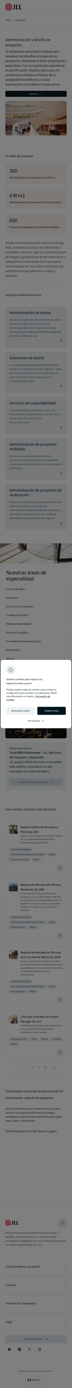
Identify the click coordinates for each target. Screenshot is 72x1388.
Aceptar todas (52, 711)
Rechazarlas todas (20, 711)
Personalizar (36, 721)
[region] (36, 694)
